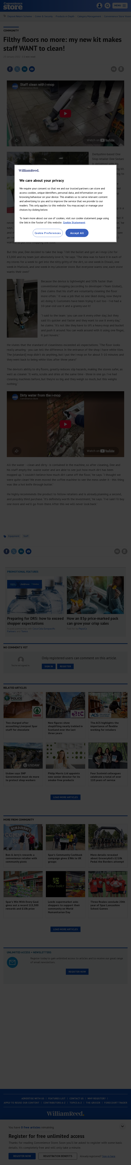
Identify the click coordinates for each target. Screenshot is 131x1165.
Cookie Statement (74, 222)
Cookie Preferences (48, 233)
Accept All (77, 233)
